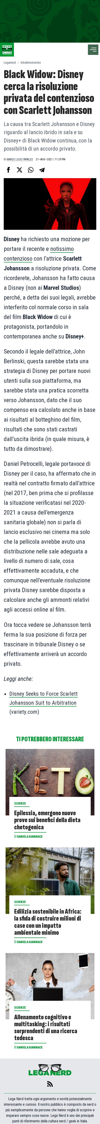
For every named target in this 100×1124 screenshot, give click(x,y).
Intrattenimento (31, 62)
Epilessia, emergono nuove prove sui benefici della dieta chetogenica (47, 820)
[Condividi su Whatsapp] (30, 169)
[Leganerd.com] (7, 50)
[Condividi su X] (19, 169)
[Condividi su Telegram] (42, 169)
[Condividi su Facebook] (8, 169)
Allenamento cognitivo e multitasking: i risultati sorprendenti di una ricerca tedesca (45, 1028)
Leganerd (10, 62)
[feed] (50, 1084)
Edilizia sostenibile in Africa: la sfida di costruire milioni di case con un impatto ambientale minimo (47, 922)
